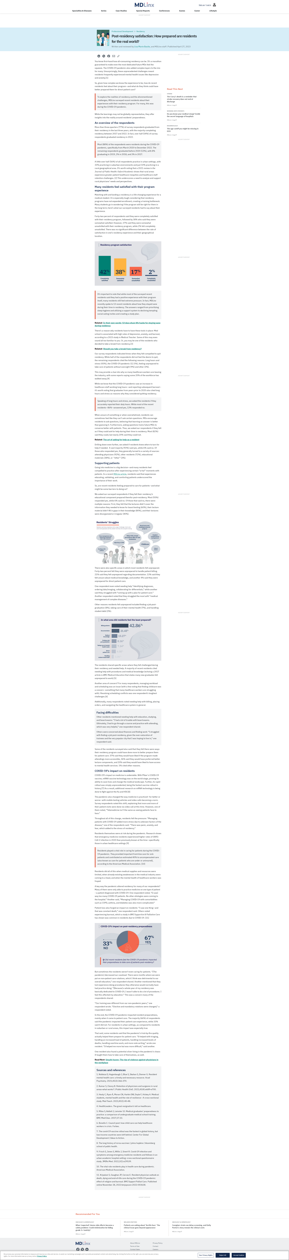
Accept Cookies (238, 1255)
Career (197, 11)
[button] (118, 56)
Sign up (202, 5)
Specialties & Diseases (82, 11)
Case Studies (121, 11)
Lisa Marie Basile (142, 46)
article (119, 474)
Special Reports (143, 11)
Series (103, 11)
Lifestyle (213, 11)
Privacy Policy (42, 1256)
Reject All (222, 1255)
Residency (140, 31)
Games (182, 11)
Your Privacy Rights (205, 1255)
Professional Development (122, 31)
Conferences (164, 11)
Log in (208, 5)
